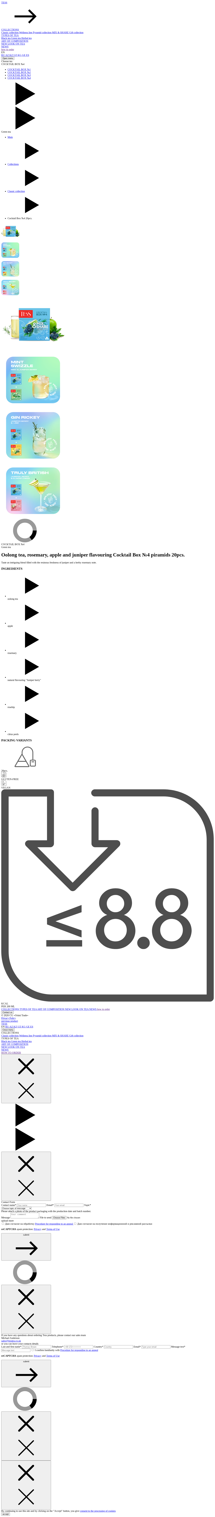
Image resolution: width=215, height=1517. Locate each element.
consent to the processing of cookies (98, 1511)
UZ (16, 55)
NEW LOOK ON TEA (13, 43)
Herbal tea (26, 38)
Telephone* (58, 1346)
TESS (4, 2)
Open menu (8, 58)
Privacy (37, 1229)
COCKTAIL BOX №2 (19, 72)
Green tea (16, 38)
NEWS (4, 46)
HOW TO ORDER (11, 1052)
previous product (9, 1021)
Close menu (8, 1030)
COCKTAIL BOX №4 (19, 78)
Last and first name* (11, 1346)
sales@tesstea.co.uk (11, 1341)
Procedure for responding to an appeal (54, 1223)
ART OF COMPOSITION (14, 41)
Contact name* (9, 1205)
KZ (11, 55)
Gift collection (76, 32)
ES (27, 55)
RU (3, 55)
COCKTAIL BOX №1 (19, 69)
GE (24, 55)
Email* (50, 1205)
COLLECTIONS (10, 29)
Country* (99, 1346)
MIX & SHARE (60, 32)
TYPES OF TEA (10, 35)
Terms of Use (53, 1229)
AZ (7, 55)
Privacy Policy (8, 1018)
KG (20, 55)
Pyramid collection (42, 32)
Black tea (6, 38)
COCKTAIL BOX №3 (19, 75)
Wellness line (26, 32)
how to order (7, 49)
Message (6, 1217)
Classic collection (10, 32)
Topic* (87, 1205)
